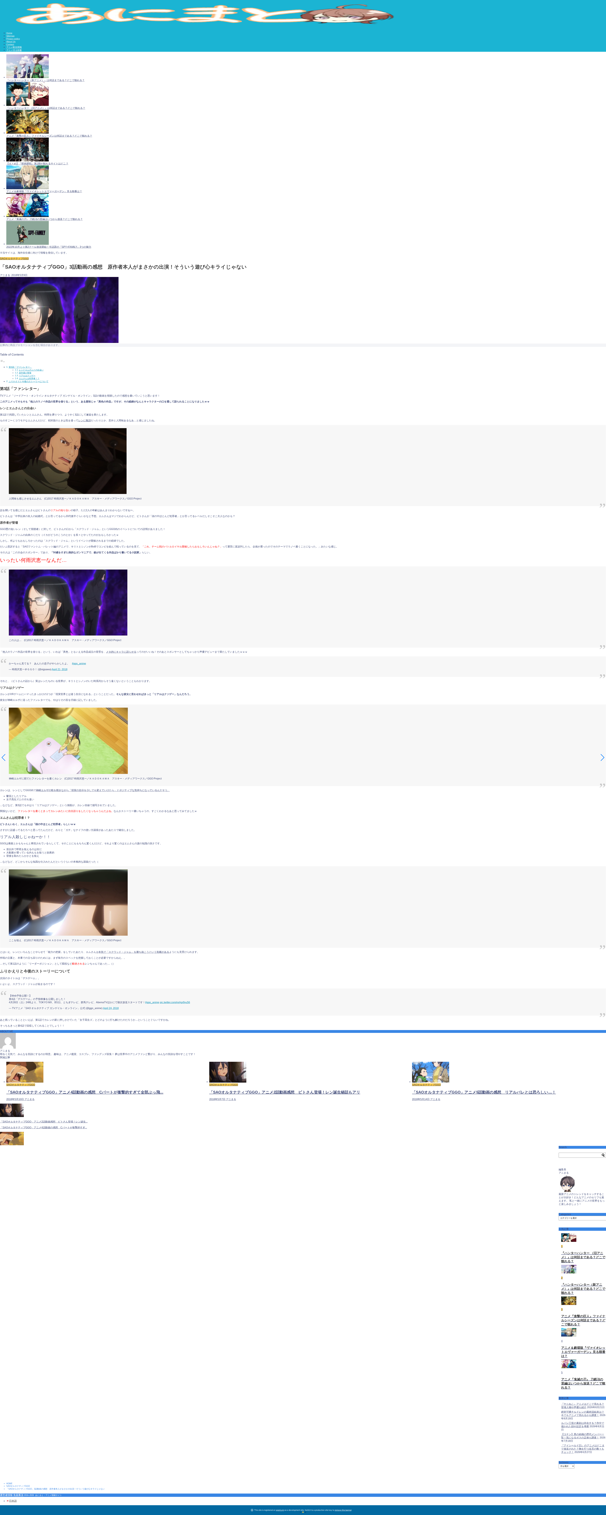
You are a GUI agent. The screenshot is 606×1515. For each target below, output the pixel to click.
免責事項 (18, 1495)
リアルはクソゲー (27, 375)
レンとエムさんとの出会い (31, 370)
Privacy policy (13, 38)
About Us (10, 41)
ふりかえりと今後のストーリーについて (28, 381)
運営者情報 (6, 1495)
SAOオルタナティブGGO (14, 258)
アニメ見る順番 (14, 50)
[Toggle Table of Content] (2, 361)
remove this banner (343, 1510)
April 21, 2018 (59, 669)
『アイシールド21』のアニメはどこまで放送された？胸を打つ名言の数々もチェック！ (582, 1448)
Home (9, 33)
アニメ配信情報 (14, 47)
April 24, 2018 (111, 1008)
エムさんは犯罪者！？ (29, 378)
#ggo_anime (79, 663)
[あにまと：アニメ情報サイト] (212, 25)
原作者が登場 (25, 373)
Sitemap (10, 36)
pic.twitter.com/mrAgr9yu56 (175, 1002)
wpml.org (280, 1510)
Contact (10, 44)
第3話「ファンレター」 (20, 367)
